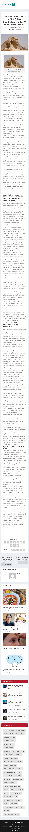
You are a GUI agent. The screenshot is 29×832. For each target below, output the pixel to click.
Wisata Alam (20, 807)
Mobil (19, 772)
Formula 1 (18, 754)
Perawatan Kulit (18, 779)
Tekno (15, 796)
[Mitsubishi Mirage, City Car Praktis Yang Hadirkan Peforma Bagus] (5, 686)
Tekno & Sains (18, 705)
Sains (12, 789)
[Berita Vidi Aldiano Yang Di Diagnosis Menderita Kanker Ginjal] (14, 619)
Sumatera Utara (16, 793)
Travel (6, 803)
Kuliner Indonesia (9, 772)
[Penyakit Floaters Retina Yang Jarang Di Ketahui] (14, 660)
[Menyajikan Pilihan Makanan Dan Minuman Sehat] (14, 597)
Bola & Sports (19, 733)
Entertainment (9, 751)
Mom (16, 697)
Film (17, 751)
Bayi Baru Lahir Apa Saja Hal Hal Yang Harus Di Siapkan (16, 694)
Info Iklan (11, 826)
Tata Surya (7, 796)
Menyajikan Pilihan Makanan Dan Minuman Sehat (13, 608)
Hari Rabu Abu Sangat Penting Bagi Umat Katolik (13, 649)
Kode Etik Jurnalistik (20, 826)
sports (6, 793)
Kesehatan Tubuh (9, 768)
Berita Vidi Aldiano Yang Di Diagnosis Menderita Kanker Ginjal (14, 628)
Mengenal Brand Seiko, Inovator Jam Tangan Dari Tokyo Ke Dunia (17, 702)
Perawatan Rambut (10, 782)
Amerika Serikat (9, 730)
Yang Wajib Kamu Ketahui (11, 814)
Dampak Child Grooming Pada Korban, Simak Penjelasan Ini (16, 717)
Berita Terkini (20, 730)
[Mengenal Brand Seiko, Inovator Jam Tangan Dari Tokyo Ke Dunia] (5, 702)
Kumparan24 (16, 822)
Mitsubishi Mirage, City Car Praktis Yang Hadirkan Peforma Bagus (17, 687)
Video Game (14, 803)
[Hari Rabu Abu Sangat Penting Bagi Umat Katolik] (14, 639)
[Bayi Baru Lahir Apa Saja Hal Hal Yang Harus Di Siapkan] (5, 695)
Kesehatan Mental (10, 765)
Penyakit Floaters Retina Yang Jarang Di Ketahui (14, 670)
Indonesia (14, 758)
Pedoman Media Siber (14, 828)
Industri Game (8, 761)
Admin (14, 27)
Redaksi (5, 826)
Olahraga (18, 775)
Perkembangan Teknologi (12, 786)
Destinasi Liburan (9, 740)
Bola (11, 733)
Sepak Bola (19, 789)
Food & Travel (8, 754)
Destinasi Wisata (9, 744)
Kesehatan (18, 761)
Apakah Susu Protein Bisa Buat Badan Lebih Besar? (16, 710)
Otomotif (17, 690)
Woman (6, 810)
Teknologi (18, 800)
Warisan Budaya (9, 807)
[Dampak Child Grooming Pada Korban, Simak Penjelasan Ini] (5, 718)
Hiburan (6, 758)
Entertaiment (8, 747)
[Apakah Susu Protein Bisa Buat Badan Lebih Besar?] (5, 711)
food (22, 751)
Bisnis (6, 733)
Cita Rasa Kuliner (9, 737)
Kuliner (19, 768)
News (9, 29)
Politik (6, 789)
